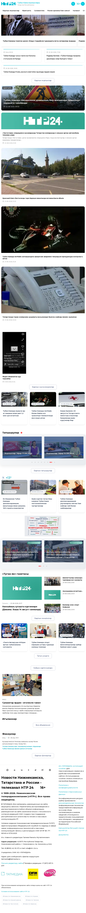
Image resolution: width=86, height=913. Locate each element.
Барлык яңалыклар (11, 11)
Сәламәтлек (39, 11)
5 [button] (44, 462)
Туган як (5, 603)
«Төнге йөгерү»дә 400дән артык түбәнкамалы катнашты (14, 644)
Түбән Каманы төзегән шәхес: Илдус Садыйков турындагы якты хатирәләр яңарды (39, 41)
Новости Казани (32, 896)
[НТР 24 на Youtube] (14, 770)
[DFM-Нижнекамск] (33, 874)
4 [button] (41, 462)
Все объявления (43, 725)
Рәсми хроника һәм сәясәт (58, 11)
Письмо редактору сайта (12, 863)
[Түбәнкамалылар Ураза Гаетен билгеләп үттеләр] (63, 551)
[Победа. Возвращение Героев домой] (43, 526)
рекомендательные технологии (71, 803)
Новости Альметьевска (12, 900)
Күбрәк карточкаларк (43, 668)
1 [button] (32, 462)
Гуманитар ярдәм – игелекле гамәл (21, 703)
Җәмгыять (26, 11)
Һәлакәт (76, 11)
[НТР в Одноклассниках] (28, 770)
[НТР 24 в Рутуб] (43, 770)
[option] (11, 11)
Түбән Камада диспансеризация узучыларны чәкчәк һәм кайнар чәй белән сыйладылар (70, 503)
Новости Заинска (30, 904)
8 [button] (54, 462)
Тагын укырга (43, 656)
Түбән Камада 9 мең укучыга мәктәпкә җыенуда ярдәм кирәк (29, 72)
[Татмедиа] (12, 874)
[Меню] (83, 4)
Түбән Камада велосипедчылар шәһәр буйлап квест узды (70, 644)
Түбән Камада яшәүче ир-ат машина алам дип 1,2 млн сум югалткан (14, 413)
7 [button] (51, 462)
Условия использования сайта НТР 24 (15, 891)
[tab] (40, 32)
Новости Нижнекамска (12, 896)
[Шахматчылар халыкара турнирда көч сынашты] (52, 581)
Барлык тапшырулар (43, 471)
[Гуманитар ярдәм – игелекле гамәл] (22, 685)
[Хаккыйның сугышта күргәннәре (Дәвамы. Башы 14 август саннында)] (22, 588)
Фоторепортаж (34, 543)
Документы (64, 835)
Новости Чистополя (11, 904)
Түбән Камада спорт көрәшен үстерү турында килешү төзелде (43, 644)
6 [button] (47, 462)
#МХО (4, 699)
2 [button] (35, 462)
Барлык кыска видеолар (43, 387)
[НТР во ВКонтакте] (22, 770)
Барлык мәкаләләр (43, 618)
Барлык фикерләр (43, 756)
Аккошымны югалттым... (73, 591)
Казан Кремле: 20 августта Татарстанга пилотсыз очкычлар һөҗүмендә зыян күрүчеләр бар (69, 415)
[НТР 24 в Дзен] (50, 770)
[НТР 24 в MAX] (7, 770)
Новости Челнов (33, 900)
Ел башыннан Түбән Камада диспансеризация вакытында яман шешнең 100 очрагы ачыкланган (14, 503)
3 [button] (38, 462)
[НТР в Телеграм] (35, 770)
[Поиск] (73, 4)
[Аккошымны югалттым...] (52, 595)
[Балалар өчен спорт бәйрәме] (52, 608)
